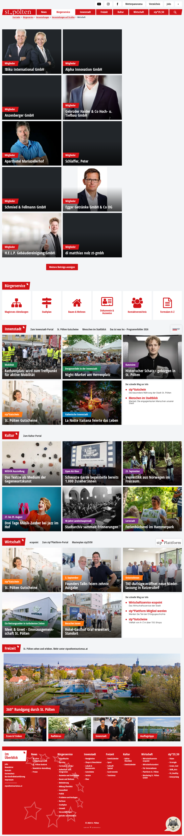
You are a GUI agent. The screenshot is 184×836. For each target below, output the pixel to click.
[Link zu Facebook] (117, 3)
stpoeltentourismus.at (76, 649)
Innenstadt (85, 12)
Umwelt (62, 808)
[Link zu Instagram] (108, 3)
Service (88, 775)
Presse (35, 772)
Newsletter (9, 767)
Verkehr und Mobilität (67, 816)
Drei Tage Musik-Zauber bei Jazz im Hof (31, 525)
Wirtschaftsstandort (151, 764)
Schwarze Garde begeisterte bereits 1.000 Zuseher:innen (91, 479)
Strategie (173, 762)
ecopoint (34, 542)
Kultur (121, 12)
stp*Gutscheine (138, 619)
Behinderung (64, 783)
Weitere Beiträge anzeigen (62, 267)
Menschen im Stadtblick (94, 329)
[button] (172, 824)
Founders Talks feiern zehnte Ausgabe (87, 585)
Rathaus (62, 801)
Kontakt (8, 770)
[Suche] (175, 12)
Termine (62, 762)
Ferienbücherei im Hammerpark (149, 527)
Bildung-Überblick (66, 787)
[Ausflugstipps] (159, 729)
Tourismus (111, 775)
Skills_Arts (173, 770)
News (44, 12)
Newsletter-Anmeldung (42, 768)
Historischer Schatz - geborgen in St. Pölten (150, 372)
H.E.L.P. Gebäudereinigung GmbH (30, 253)
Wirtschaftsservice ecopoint (145, 602)
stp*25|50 (159, 12)
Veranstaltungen (65, 812)
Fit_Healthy (173, 773)
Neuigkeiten (90, 759)
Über (87, 779)
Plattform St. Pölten (151, 772)
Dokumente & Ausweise (107, 311)
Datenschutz (9, 773)
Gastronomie (112, 772)
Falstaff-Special (110, 767)
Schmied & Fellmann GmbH (25, 207)
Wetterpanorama (133, 4)
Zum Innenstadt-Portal (41, 329)
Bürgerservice (63, 12)
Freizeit (104, 12)
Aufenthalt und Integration (65, 771)
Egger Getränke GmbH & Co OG (88, 207)
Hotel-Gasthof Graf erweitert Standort (87, 631)
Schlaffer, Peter (76, 161)
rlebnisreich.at (96, 827)
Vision (171, 759)
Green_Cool (173, 766)
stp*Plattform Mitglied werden (148, 611)
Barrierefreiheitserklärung (15, 776)
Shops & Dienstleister (93, 762)
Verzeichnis (154, 4)
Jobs (169, 4)
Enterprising (174, 777)
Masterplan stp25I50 (82, 542)
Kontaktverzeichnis (137, 312)
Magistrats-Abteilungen (16, 312)
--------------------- (11, 782)
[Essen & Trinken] (25, 729)
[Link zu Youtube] (99, 3)
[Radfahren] (69, 729)
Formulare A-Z (167, 312)
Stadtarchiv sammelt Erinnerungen (91, 527)
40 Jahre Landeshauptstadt (40, 760)
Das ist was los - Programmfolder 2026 (129, 329)
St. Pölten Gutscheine (67, 329)
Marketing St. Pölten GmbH (151, 776)
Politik (61, 794)
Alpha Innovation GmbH (83, 69)
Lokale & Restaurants (90, 767)
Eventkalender (113, 759)
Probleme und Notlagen (68, 797)
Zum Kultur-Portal (32, 436)
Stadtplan (46, 312)
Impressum (9, 780)
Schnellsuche (64, 759)
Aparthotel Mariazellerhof (24, 161)
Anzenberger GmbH (19, 115)
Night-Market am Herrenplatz (87, 374)
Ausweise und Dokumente (69, 775)
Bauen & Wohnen (76, 312)
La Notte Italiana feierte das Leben (91, 420)
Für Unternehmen (150, 768)
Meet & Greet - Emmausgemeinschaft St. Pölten (29, 631)
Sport (109, 762)
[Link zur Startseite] (19, 12)
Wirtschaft (139, 12)
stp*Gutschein (137, 389)
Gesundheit (63, 790)
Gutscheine (89, 772)
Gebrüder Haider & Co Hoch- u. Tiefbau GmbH (88, 113)
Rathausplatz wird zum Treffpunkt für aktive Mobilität (31, 372)
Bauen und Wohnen (66, 779)
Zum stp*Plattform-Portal (55, 542)
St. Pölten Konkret (40, 764)
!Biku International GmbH (24, 69)
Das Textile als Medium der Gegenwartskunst (25, 479)
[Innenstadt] (114, 729)
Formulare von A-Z (66, 766)
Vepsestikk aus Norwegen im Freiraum (147, 479)
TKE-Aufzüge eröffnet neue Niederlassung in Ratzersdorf (151, 585)
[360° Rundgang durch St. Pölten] (92, 685)
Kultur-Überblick (128, 760)
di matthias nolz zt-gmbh (84, 253)
